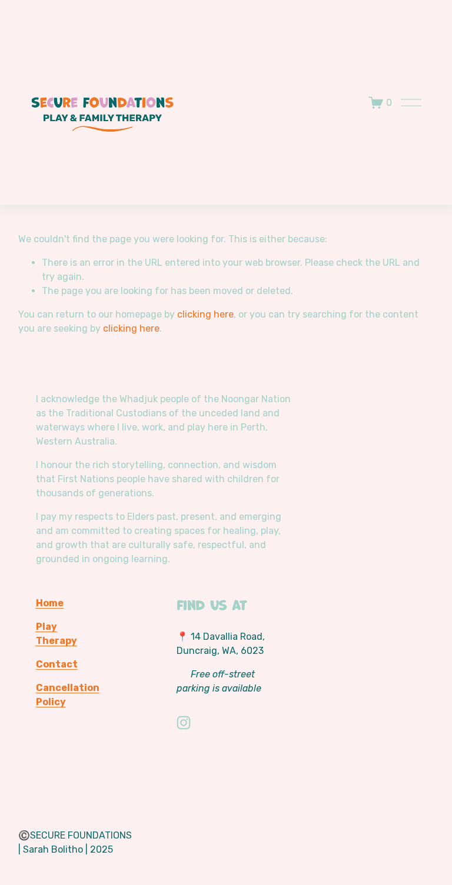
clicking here (205, 314)
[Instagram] (184, 723)
